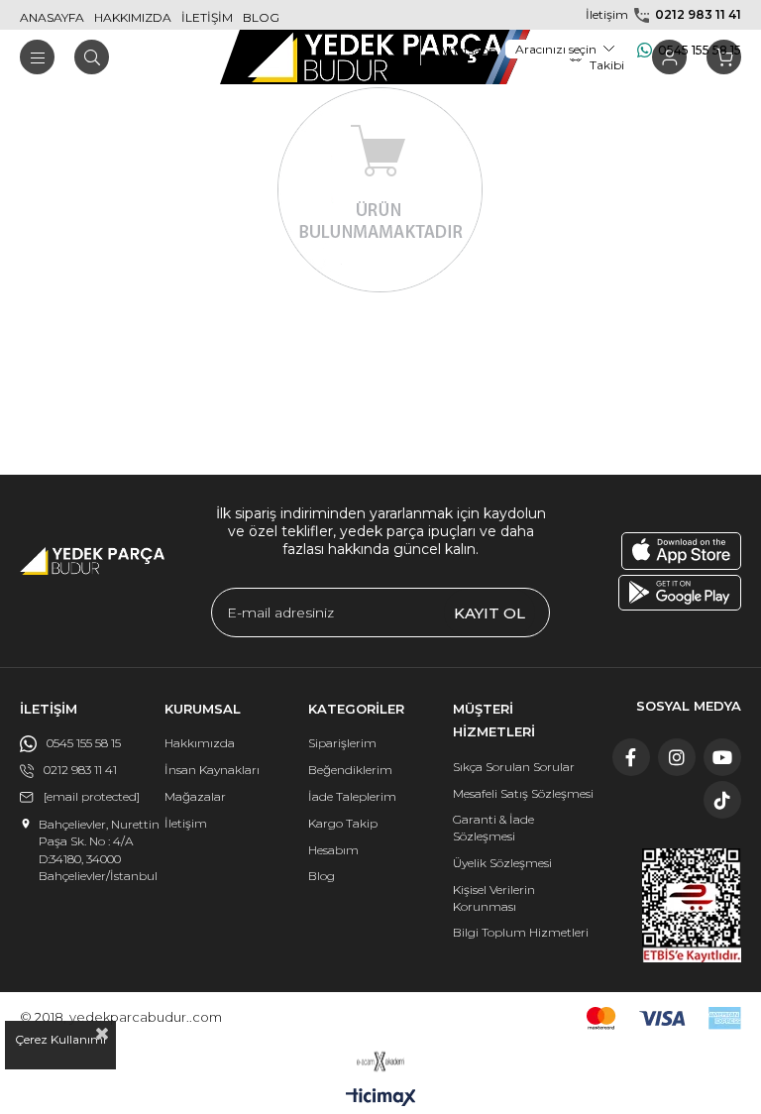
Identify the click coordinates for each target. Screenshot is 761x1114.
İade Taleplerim (352, 796)
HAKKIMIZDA (132, 17)
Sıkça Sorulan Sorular (514, 766)
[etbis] (691, 905)
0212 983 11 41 (698, 14)
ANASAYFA (52, 17)
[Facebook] (631, 757)
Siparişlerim (342, 742)
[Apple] (681, 551)
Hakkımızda (199, 742)
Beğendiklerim (350, 769)
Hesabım (333, 849)
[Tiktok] (722, 800)
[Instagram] (677, 757)
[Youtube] (722, 757)
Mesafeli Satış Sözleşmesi (523, 793)
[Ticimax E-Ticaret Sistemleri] (381, 1098)
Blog (321, 875)
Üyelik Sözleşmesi (502, 862)
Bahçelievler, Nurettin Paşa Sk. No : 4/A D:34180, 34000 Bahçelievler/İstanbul (99, 850)
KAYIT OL (489, 613)
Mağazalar (195, 796)
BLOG (261, 17)
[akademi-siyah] (381, 1061)
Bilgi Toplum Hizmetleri (521, 932)
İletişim (185, 823)
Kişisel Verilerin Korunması (494, 898)
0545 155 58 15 (699, 50)
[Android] (679, 593)
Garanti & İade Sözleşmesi (493, 827)
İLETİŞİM (207, 17)
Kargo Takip (343, 823)
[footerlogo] (92, 561)
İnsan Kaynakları (212, 769)
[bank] (664, 1018)
